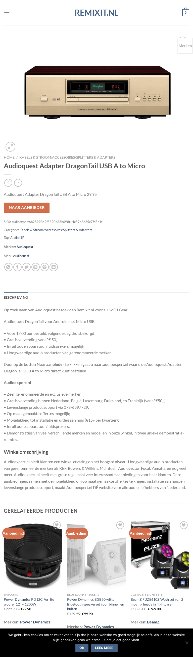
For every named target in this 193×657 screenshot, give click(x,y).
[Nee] (186, 644)
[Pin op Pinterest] (44, 267)
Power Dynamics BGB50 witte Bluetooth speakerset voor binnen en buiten (95, 604)
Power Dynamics (35, 621)
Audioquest (25, 247)
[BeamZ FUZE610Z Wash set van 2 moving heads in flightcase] (160, 555)
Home (9, 157)
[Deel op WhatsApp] (8, 267)
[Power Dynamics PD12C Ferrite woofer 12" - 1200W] (33, 555)
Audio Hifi (17, 238)
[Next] (189, 578)
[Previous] (4, 578)
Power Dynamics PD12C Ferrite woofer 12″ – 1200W (29, 601)
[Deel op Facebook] (17, 267)
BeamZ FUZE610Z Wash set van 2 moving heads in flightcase (157, 601)
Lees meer (104, 648)
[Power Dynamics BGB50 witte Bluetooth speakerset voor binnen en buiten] (96, 555)
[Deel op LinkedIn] (54, 267)
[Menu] (7, 12)
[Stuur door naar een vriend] (35, 267)
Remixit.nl (97, 13)
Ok (81, 648)
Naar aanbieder (27, 207)
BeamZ (153, 621)
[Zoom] (10, 147)
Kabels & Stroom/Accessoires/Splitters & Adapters (67, 157)
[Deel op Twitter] (26, 267)
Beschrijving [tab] (16, 297)
